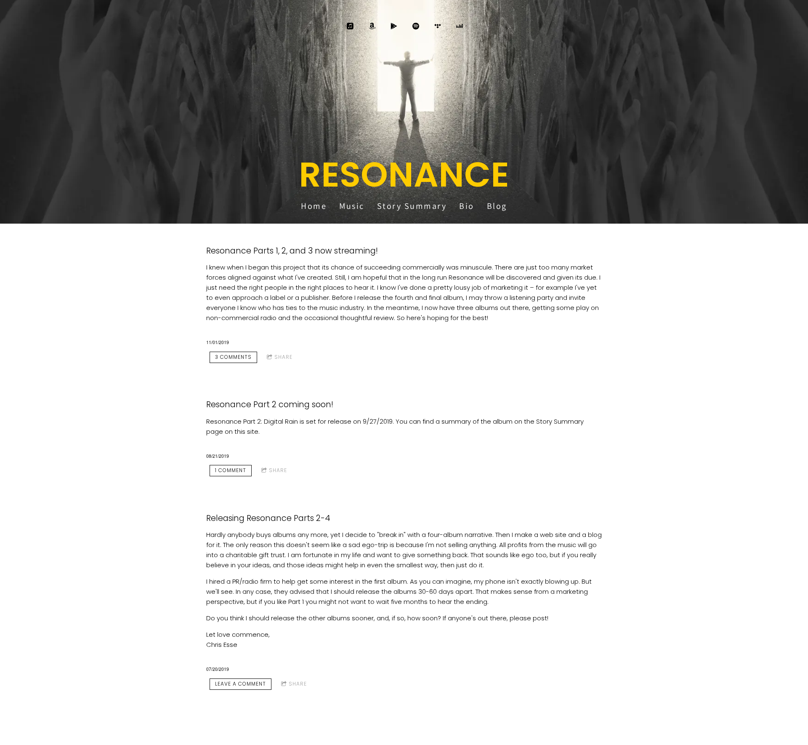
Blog (497, 205)
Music (351, 205)
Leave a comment (240, 683)
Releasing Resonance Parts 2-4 (268, 518)
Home (314, 205)
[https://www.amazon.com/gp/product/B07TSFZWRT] (372, 26)
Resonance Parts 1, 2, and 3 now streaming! (292, 250)
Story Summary (412, 205)
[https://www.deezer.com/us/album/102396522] (459, 26)
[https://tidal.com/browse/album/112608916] (437, 26)
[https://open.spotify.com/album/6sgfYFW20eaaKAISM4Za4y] (415, 26)
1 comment (230, 470)
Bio (466, 205)
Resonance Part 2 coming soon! (269, 404)
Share (283, 356)
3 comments (233, 356)
